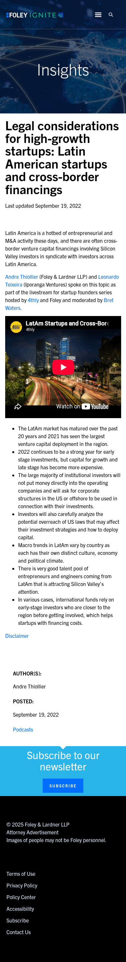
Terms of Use (20, 873)
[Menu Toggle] (98, 14)
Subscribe (17, 920)
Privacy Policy (21, 885)
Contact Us (18, 932)
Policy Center (21, 897)
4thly (33, 300)
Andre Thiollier (21, 276)
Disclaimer (17, 635)
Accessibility (20, 908)
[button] (111, 14)
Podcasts (23, 729)
